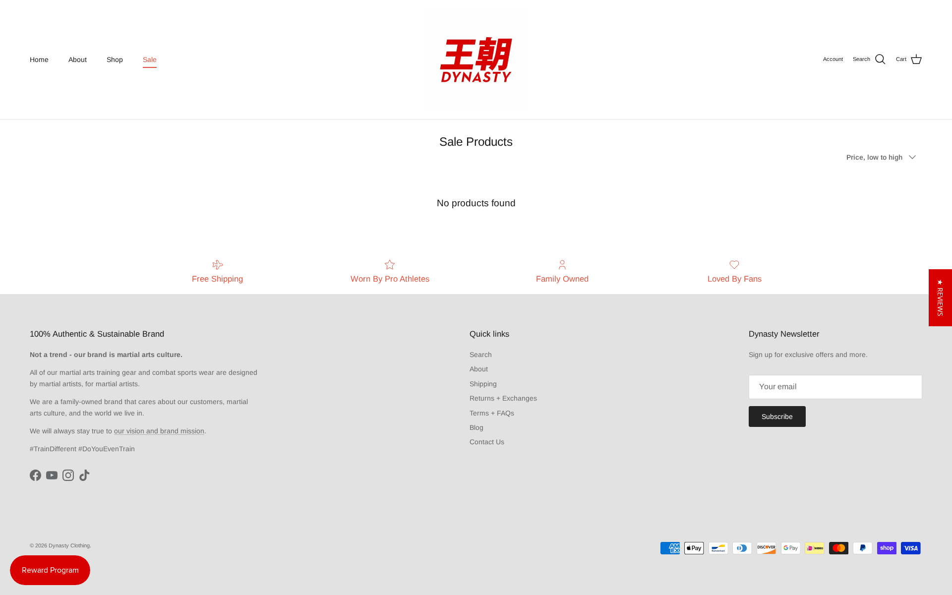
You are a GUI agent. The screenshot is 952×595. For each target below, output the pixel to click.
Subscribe (777, 416)
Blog (476, 427)
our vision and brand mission (159, 431)
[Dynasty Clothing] (476, 59)
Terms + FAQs (492, 413)
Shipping (483, 384)
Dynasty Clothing (69, 545)
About (77, 59)
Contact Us (487, 442)
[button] (940, 297)
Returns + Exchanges (503, 398)
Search (481, 354)
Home (39, 59)
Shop (115, 59)
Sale (150, 59)
